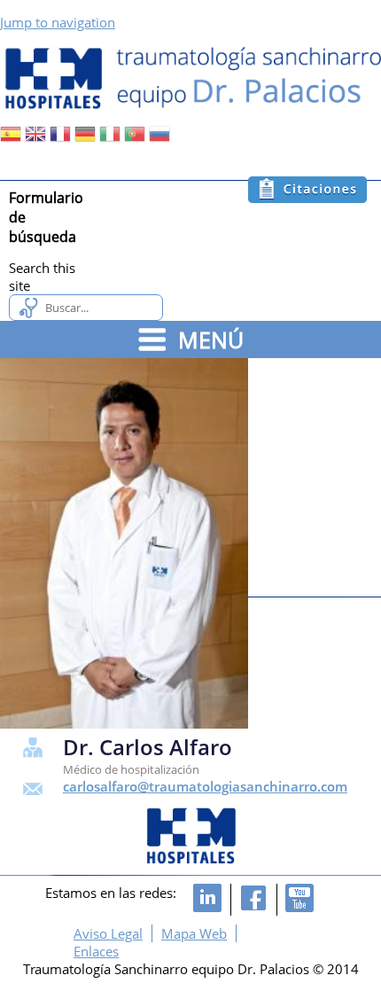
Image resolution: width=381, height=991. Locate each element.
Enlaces (96, 951)
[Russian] (159, 138)
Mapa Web (194, 933)
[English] (35, 138)
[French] (60, 138)
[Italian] (110, 138)
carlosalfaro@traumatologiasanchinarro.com (205, 786)
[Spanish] (10, 138)
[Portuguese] (134, 138)
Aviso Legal (108, 933)
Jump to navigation (57, 22)
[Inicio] (190, 77)
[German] (85, 138)
